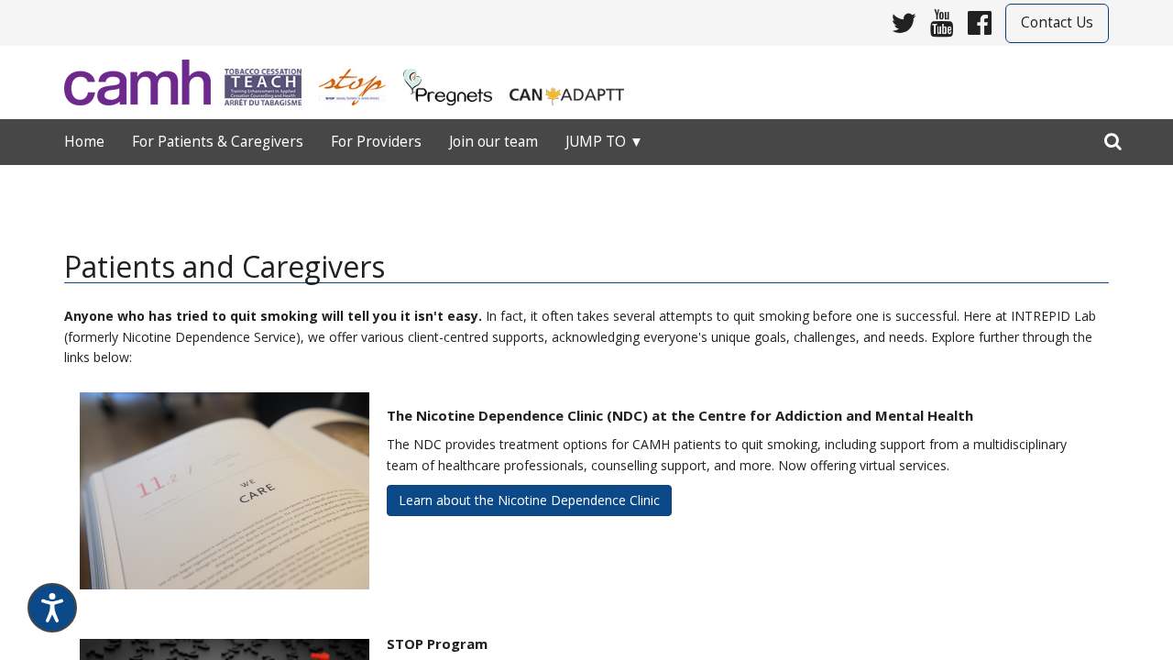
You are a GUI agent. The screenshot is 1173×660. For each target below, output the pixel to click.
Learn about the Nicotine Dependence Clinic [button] (529, 500)
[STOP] (359, 81)
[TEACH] (270, 81)
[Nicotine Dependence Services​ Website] (144, 82)
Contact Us (1057, 22)
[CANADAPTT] (574, 81)
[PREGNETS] (455, 81)
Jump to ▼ (604, 141)
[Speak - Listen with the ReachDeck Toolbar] (52, 607)
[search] (1113, 137)
